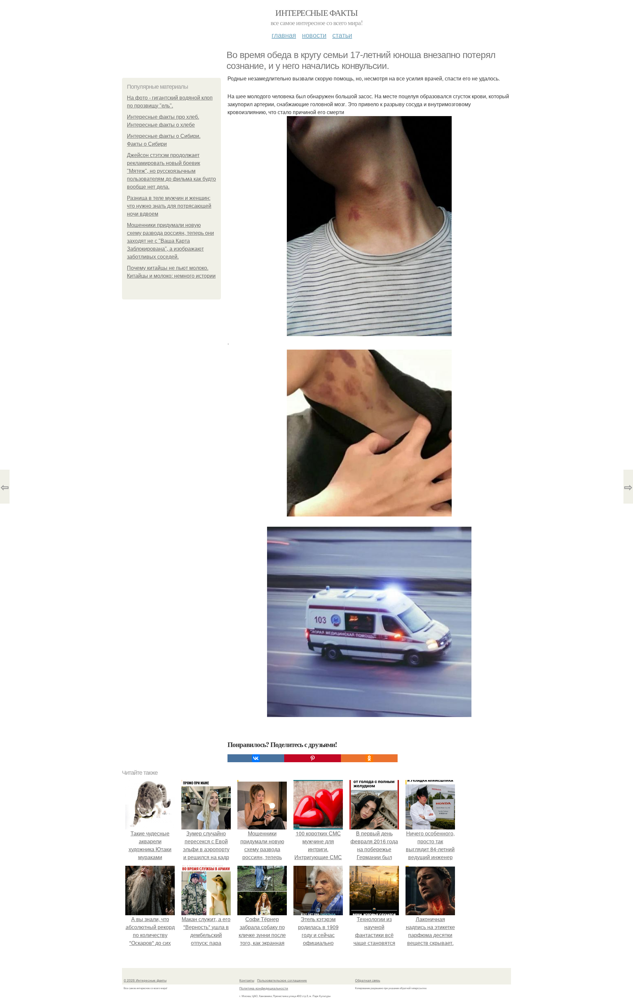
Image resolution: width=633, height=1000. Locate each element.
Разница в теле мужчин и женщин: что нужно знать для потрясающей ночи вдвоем (169, 206)
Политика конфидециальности (263, 988)
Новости (314, 35)
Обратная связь (367, 980)
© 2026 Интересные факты (145, 980)
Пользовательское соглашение (282, 980)
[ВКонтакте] (255, 758)
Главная (284, 35)
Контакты (246, 980)
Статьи (342, 35)
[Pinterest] (312, 758)
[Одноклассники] (369, 758)
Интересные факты (316, 12)
